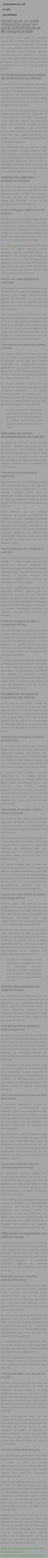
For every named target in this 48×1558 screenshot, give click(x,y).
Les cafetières (10, 14)
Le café (6, 9)
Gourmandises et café (14, 4)
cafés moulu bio (15, 245)
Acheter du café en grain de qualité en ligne (23, 1555)
